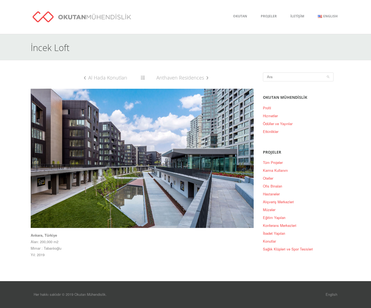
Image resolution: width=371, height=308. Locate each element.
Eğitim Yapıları (274, 217)
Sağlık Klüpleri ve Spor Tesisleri (288, 249)
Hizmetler (270, 115)
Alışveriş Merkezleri (278, 201)
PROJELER (269, 16)
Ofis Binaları (272, 186)
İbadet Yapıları (274, 233)
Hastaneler (271, 193)
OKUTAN (240, 16)
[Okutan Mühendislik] (82, 16)
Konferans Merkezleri (279, 225)
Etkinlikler (270, 131)
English (331, 294)
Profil (267, 107)
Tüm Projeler (273, 162)
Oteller (268, 178)
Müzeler (269, 209)
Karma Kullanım (275, 170)
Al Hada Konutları (107, 77)
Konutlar (269, 241)
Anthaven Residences (180, 77)
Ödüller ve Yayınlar (278, 123)
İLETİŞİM (297, 16)
